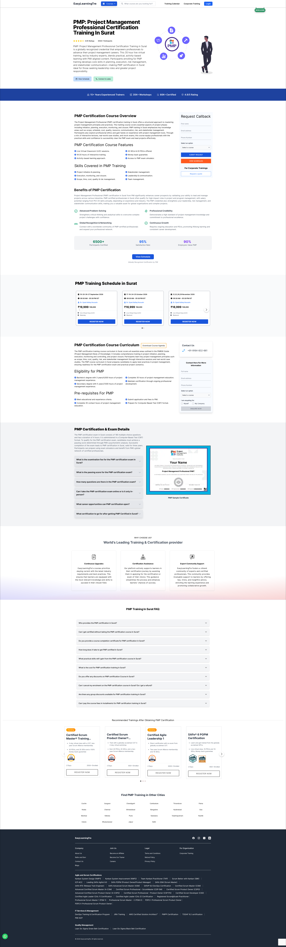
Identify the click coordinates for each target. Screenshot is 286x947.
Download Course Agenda (154, 345)
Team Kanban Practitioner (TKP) (154, 879)
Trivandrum (177, 803)
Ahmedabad (130, 810)
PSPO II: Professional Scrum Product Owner (93, 904)
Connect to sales (104, 79)
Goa (200, 810)
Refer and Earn (80, 857)
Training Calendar (172, 4)
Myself (186, 403)
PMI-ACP (79, 918)
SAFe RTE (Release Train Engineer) (89, 886)
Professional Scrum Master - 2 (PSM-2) (125, 900)
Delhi (154, 822)
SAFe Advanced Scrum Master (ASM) (124, 886)
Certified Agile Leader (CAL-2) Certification (134, 896)
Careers (113, 861)
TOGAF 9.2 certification (192, 914)
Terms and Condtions (152, 853)
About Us (78, 853)
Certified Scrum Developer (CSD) (190, 893)
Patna (201, 803)
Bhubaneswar (107, 822)
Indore (84, 822)
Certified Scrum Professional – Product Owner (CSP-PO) (147, 893)
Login (208, 4)
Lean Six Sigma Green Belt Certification (92, 928)
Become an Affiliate (117, 853)
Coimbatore (154, 803)
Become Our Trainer (117, 857)
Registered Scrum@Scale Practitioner (173, 896)
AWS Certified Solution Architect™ (143, 914)
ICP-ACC (78, 882)
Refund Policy (150, 857)
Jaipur (130, 822)
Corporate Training (192, 4)
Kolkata (107, 816)
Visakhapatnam (177, 816)
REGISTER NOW (97, 321)
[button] (206, 309)
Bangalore (154, 810)
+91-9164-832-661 (197, 350)
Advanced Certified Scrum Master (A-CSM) (93, 889)
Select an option (187, 143)
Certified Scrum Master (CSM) (188, 886)
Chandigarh (130, 803)
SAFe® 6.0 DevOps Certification (157, 886)
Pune (131, 816)
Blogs (77, 865)
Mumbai (84, 816)
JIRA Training (119, 914)
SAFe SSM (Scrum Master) (166, 882)
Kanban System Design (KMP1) (88, 879)
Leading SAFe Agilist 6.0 (97, 882)
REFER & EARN (260, 10)
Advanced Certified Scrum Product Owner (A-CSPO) (97, 893)
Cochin (83, 803)
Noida (84, 810)
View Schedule (83, 79)
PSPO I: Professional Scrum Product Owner (163, 900)
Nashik (200, 816)
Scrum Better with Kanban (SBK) (185, 879)
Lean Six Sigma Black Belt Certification (129, 928)
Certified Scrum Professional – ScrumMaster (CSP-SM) (139, 889)
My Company (200, 403)
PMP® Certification (170, 914)
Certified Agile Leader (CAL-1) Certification (93, 896)
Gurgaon (107, 803)
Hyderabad (177, 810)
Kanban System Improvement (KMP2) (121, 879)
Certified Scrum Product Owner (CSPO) (183, 889)
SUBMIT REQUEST (196, 155)
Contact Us (79, 861)
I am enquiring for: (187, 400)
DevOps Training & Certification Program (92, 914)
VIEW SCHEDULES (196, 161)
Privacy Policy (150, 861)
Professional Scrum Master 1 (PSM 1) (90, 900)
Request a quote (196, 174)
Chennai (107, 810)
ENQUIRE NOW (196, 409)
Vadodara (154, 816)
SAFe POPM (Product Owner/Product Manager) (131, 882)
